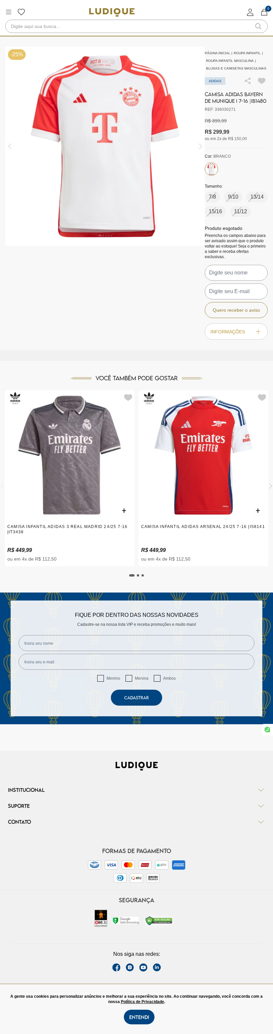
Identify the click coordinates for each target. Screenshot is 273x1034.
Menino (113, 678)
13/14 (257, 197)
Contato (19, 822)
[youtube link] (143, 967)
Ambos (169, 678)
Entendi (139, 1017)
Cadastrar (136, 697)
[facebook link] (116, 967)
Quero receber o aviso (236, 310)
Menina (141, 678)
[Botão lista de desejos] (21, 12)
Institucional (26, 790)
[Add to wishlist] (261, 81)
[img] (200, 146)
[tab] (132, 575)
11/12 (240, 211)
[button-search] (258, 26)
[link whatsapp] (267, 729)
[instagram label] (130, 967)
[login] (250, 12)
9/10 (233, 197)
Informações (227, 331)
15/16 (215, 211)
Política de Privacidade (142, 1001)
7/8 (212, 197)
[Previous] (2, 486)
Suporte (19, 806)
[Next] (270, 486)
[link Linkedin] (157, 967)
